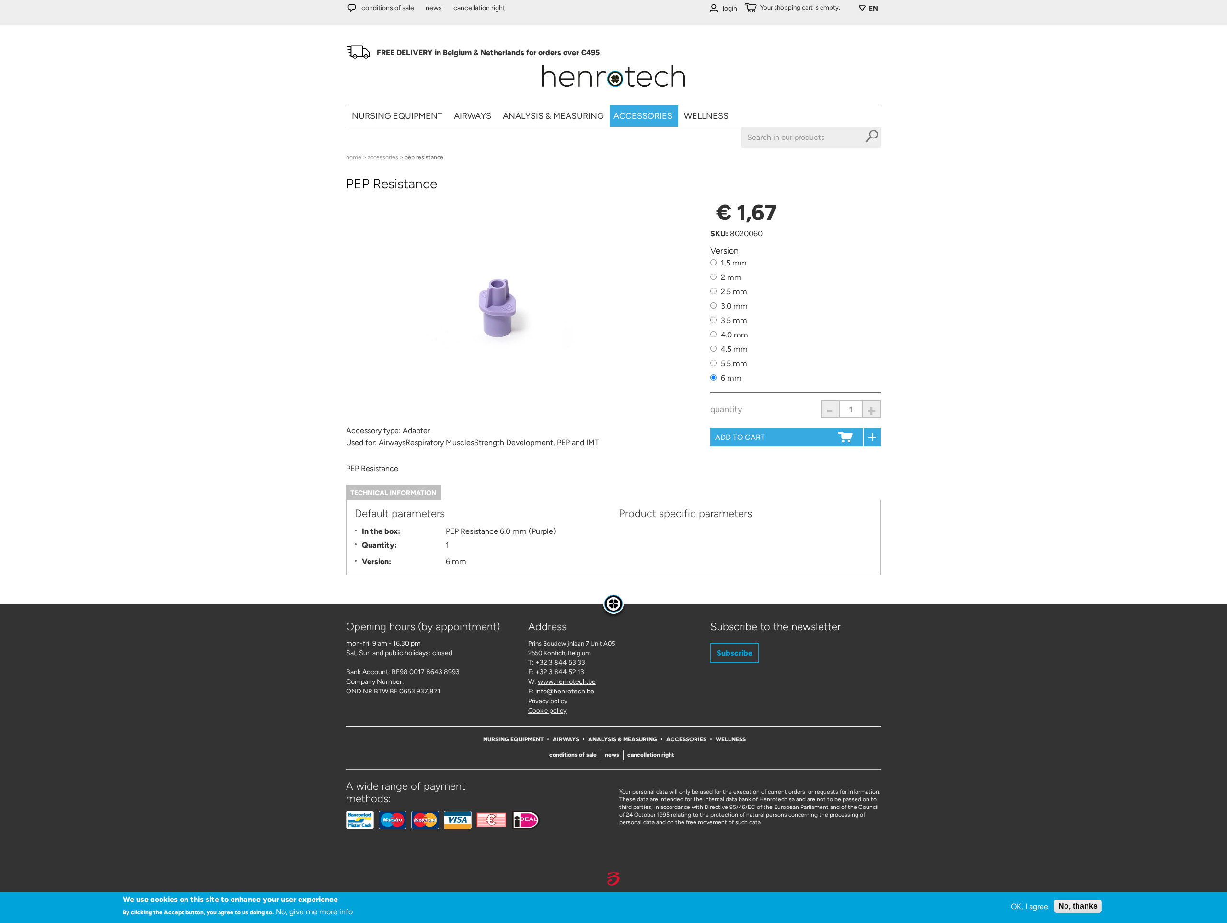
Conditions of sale (387, 8)
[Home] (613, 90)
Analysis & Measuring (553, 116)
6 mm (731, 377)
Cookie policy (547, 710)
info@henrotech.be (564, 691)
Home (353, 157)
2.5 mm (734, 291)
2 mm (731, 277)
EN (873, 8)
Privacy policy (547, 700)
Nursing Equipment (397, 116)
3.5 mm (734, 320)
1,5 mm (734, 262)
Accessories (643, 116)
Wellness (706, 116)
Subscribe (734, 653)
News (434, 8)
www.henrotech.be (567, 682)
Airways (472, 116)
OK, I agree (1029, 906)
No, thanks (1078, 906)
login (730, 8)
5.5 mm (734, 363)
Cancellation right (479, 8)
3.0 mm (734, 306)
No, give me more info (314, 911)
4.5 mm (734, 349)
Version (724, 250)
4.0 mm (734, 334)
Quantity (726, 409)
